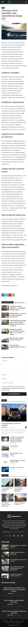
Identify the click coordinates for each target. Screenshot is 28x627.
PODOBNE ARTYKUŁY (7, 302)
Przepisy (8, 622)
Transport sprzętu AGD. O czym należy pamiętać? (7, 489)
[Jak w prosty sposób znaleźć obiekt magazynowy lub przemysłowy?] (5, 568)
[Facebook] (2, 295)
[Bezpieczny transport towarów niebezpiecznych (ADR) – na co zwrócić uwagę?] (5, 331)
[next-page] (5, 352)
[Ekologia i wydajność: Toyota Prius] (21, 497)
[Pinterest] (9, 295)
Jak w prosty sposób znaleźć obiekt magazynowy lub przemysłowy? (17, 568)
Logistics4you (4, 427)
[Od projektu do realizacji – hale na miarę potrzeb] (7, 497)
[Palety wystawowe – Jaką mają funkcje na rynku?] (5, 462)
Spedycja (3, 420)
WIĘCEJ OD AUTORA (19, 302)
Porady (10, 5)
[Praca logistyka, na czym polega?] (5, 455)
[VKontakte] (18, 535)
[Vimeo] (14, 535)
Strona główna (4, 5)
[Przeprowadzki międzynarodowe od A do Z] (5, 347)
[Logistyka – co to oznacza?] (5, 469)
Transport (4, 486)
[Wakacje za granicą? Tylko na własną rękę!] (5, 554)
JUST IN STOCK (14, 446)
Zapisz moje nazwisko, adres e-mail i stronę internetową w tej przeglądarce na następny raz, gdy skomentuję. (13, 388)
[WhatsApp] (13, 295)
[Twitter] (6, 295)
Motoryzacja (17, 501)
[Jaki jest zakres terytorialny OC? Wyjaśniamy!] (21, 482)
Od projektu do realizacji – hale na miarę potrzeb (6, 504)
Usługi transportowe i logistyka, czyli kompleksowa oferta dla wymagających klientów (14, 589)
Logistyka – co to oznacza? (17, 467)
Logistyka (4, 309)
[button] (2, 2)
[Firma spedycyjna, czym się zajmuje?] (14, 412)
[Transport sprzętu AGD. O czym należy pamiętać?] (7, 482)
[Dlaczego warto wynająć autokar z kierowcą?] (5, 339)
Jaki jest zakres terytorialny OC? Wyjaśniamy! (18, 489)
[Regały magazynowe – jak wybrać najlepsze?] (5, 547)
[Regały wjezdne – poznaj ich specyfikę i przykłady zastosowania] (5, 315)
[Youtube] (22, 535)
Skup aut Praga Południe (8, 267)
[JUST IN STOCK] (5, 447)
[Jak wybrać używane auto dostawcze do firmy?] (5, 576)
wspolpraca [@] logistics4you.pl (17, 531)
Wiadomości (18, 622)
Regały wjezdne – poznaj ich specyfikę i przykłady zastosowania (18, 315)
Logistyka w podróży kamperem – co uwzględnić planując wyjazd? (17, 308)
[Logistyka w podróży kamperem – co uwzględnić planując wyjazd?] (5, 308)
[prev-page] (2, 352)
